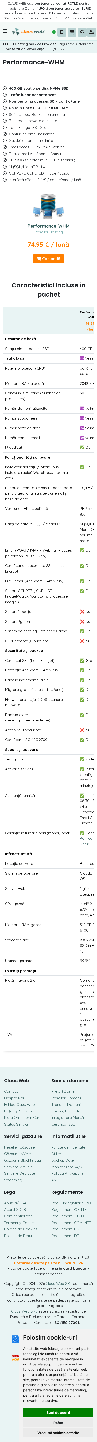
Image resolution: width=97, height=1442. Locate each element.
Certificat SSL (63, 1124)
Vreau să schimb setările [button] (58, 1433)
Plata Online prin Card (23, 1117)
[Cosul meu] (72, 32)
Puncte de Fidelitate (68, 1147)
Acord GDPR (15, 1209)
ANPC (56, 1180)
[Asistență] (82, 32)
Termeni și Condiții (19, 1222)
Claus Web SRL (59, 1283)
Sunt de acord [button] (58, 1412)
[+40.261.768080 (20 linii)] (61, 32)
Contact (11, 1091)
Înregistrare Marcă (67, 1117)
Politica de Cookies (21, 1229)
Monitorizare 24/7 (66, 1167)
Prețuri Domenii (64, 1091)
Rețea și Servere (18, 1111)
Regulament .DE (65, 1235)
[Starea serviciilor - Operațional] (54, 32)
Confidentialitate (18, 1216)
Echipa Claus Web (19, 1104)
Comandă (50, 258)
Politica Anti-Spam (67, 1173)
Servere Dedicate (19, 1173)
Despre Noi (14, 1098)
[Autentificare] (91, 32)
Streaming (13, 1180)
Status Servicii (16, 1124)
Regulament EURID (67, 1216)
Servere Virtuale (18, 1167)
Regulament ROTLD (68, 1209)
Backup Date (62, 1160)
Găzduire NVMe (17, 1153)
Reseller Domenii (66, 1098)
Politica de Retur (18, 1235)
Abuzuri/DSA (15, 1203)
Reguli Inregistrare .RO (71, 1203)
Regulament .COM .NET (71, 1222)
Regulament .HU (65, 1229)
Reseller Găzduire (19, 1147)
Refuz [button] (58, 1423)
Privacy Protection (67, 1111)
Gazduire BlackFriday (22, 1160)
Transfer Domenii (66, 1104)
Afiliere (57, 1153)
